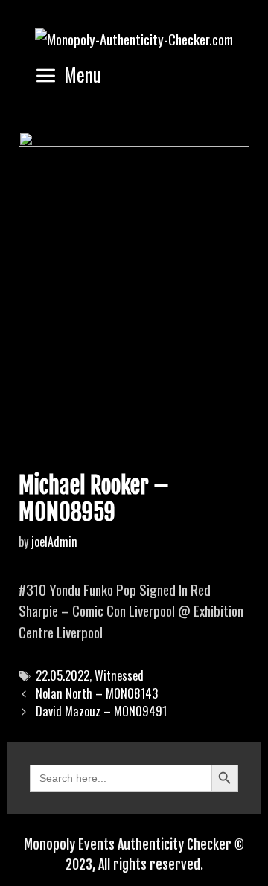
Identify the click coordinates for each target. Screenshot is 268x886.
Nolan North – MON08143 (97, 693)
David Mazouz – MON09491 (101, 711)
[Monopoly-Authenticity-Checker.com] (134, 36)
